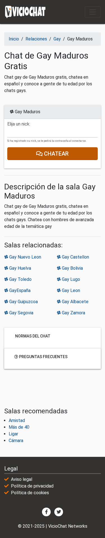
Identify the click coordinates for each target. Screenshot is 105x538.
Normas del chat (32, 336)
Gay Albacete (74, 301)
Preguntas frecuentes (42, 356)
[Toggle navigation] (93, 12)
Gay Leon (70, 290)
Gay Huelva (19, 268)
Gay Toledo (20, 279)
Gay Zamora (73, 312)
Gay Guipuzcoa (23, 301)
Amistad (17, 420)
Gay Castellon (75, 257)
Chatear (56, 153)
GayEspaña (19, 290)
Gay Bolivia (72, 268)
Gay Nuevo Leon (24, 257)
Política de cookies (30, 492)
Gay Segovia (20, 312)
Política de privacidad (32, 486)
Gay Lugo (70, 279)
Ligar (13, 433)
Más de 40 (19, 427)
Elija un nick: (18, 124)
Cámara (16, 440)
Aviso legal (21, 479)
